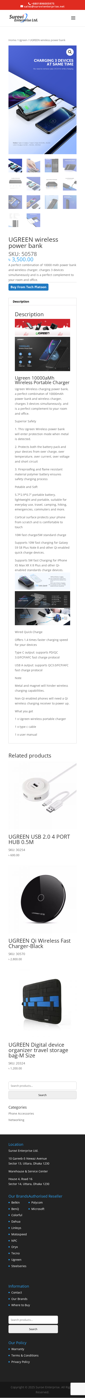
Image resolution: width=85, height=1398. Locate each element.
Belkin (15, 1202)
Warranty (17, 1349)
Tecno (15, 1253)
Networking (16, 1120)
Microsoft (37, 1209)
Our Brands (19, 1299)
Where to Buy (20, 1305)
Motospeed (19, 1234)
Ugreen (22, 40)
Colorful (16, 1215)
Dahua (15, 1221)
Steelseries (18, 1266)
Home (12, 40)
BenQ (15, 1209)
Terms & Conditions (25, 1355)
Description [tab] (21, 301)
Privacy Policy (20, 1362)
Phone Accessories (21, 1113)
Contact (16, 1292)
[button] (70, 52)
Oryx (14, 1247)
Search (42, 1095)
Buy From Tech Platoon (28, 287)
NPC (14, 1241)
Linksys (16, 1228)
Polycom (37, 1202)
